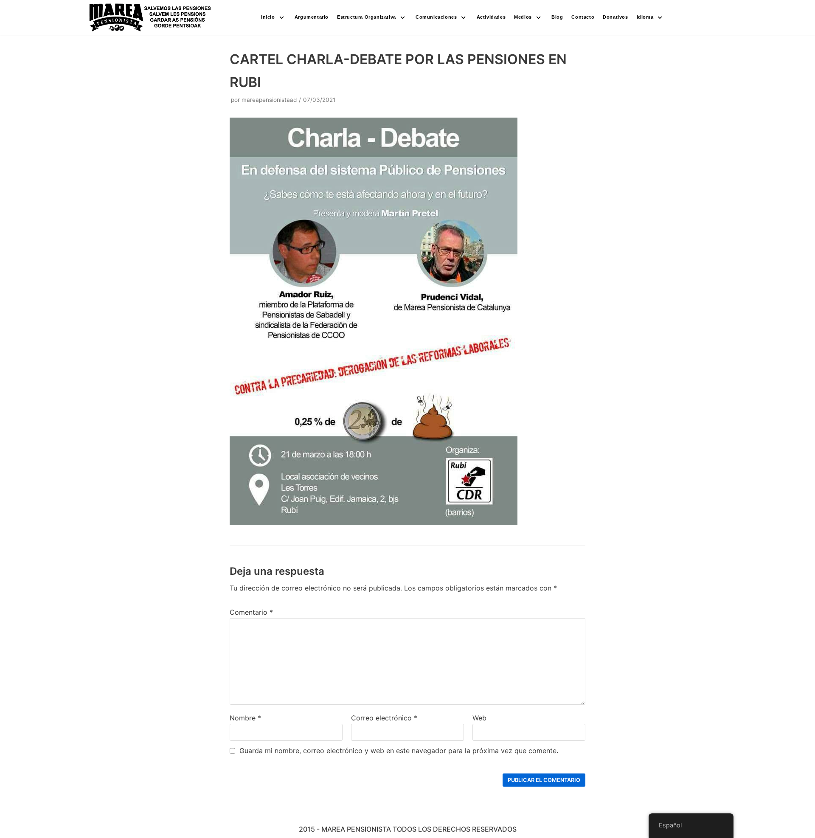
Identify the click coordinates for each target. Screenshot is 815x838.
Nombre (245, 718)
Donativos (615, 17)
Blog (557, 17)
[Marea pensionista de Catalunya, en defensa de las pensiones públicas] (150, 17)
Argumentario (312, 17)
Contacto (582, 17)
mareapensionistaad (269, 99)
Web (479, 718)
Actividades (491, 17)
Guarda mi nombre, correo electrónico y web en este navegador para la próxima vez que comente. (398, 750)
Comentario (251, 612)
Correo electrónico (384, 718)
